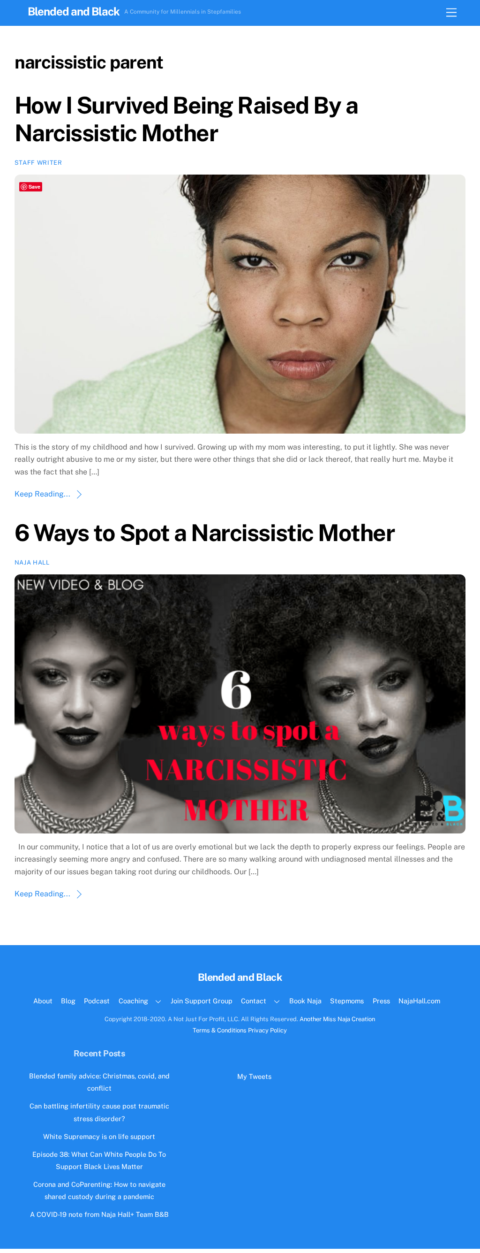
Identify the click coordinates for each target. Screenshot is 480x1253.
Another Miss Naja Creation (337, 1019)
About (42, 1001)
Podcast (97, 1001)
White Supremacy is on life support (99, 1136)
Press (381, 1001)
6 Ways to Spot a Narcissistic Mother (204, 532)
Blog (68, 1001)
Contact (253, 1001)
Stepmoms (347, 1001)
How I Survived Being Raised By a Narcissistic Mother (186, 119)
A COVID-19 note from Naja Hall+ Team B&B (99, 1214)
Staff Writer (38, 162)
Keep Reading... (42, 493)
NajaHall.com (419, 1001)
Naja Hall (32, 562)
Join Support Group (201, 1001)
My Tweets (254, 1076)
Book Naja (305, 1001)
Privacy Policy (267, 1030)
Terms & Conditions (220, 1030)
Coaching (133, 1001)
